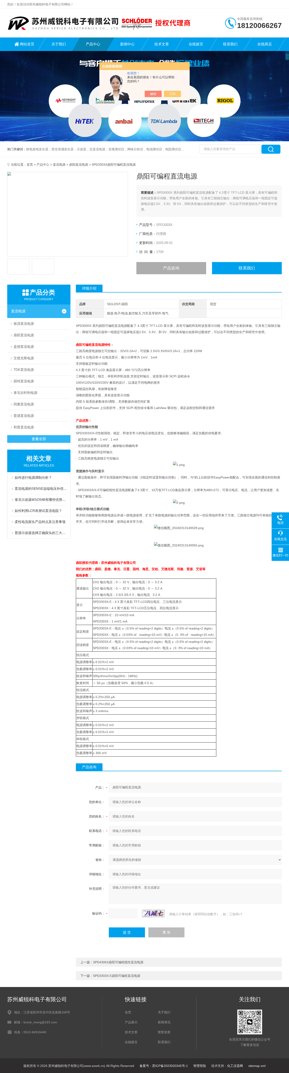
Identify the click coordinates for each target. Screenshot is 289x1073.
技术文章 (161, 44)
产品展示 (131, 1022)
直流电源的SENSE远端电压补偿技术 (41, 488)
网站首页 (27, 44)
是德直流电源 (24, 346)
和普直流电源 (24, 427)
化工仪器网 (235, 1066)
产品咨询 (171, 268)
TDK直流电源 (24, 370)
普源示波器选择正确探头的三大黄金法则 (41, 533)
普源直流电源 (24, 416)
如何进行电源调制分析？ (33, 477)
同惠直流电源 (24, 404)
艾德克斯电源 (24, 358)
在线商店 (264, 44)
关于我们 (58, 44)
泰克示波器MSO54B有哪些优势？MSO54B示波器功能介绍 (41, 500)
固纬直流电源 (24, 381)
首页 (30, 164)
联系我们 (230, 44)
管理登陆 (199, 1066)
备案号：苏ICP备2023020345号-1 (164, 1066)
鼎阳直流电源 (78, 164)
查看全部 (39, 439)
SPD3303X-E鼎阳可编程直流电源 (116, 976)
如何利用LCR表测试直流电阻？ (38, 511)
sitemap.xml (257, 1066)
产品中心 (93, 44)
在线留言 (196, 44)
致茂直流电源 (24, 323)
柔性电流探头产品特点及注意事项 (40, 522)
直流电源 (59, 164)
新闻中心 (127, 44)
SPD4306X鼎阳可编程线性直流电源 (118, 962)
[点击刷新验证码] (153, 913)
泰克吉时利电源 (25, 393)
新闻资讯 (164, 1022)
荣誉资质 (164, 1032)
